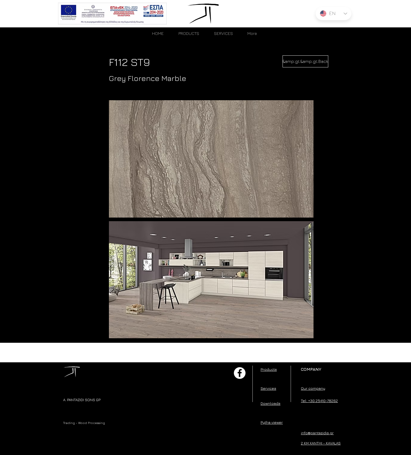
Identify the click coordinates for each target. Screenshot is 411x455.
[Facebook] (240, 373)
